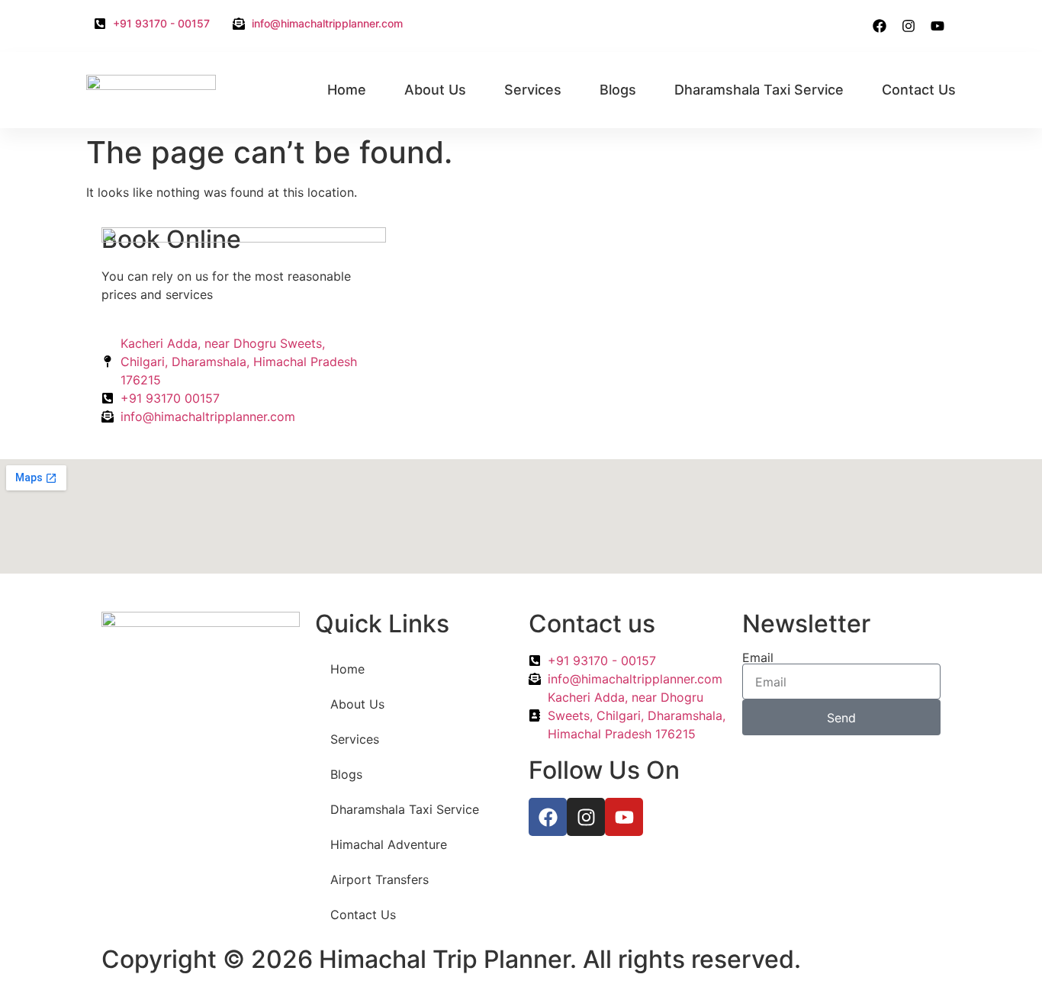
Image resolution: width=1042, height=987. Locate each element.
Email (757, 657)
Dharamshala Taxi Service (759, 90)
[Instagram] (908, 26)
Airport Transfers (379, 879)
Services (532, 90)
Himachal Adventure (388, 844)
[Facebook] (879, 26)
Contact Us (919, 90)
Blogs (618, 90)
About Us (435, 90)
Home (346, 90)
